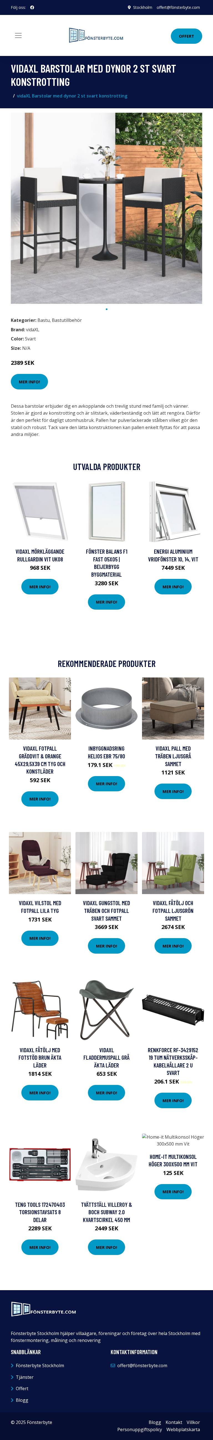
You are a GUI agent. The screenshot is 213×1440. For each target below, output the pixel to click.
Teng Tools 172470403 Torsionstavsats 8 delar (40, 1212)
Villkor (193, 1422)
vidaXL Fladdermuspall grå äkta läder (106, 1057)
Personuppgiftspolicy (139, 1429)
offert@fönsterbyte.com (178, 7)
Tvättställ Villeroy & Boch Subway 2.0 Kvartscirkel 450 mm (106, 1212)
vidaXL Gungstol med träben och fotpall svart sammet (106, 910)
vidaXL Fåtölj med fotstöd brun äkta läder (40, 1057)
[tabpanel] (106, 208)
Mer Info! (29, 381)
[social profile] (32, 7)
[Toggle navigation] (18, 35)
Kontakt (174, 1422)
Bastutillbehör (67, 320)
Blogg (22, 1400)
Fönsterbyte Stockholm (40, 1365)
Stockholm (142, 7)
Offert (186, 36)
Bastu (43, 320)
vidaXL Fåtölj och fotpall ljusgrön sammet (173, 910)
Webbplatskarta (183, 1429)
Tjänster (25, 1377)
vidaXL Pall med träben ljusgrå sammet (173, 756)
